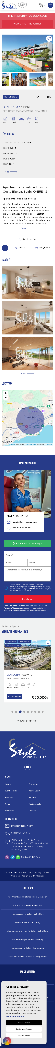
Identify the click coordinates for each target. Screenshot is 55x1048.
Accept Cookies (24, 1022)
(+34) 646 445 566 (30, 857)
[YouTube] (27, 767)
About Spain (34, 791)
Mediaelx (40, 876)
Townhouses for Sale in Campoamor (28, 948)
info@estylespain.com (22, 826)
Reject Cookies (24, 1035)
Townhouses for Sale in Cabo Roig (28, 914)
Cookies (46, 872)
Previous (4, 53)
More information (15, 1016)
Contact (33, 810)
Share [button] (22, 248)
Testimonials (35, 804)
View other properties (27, 24)
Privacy (38, 872)
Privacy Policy (45, 587)
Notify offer (29, 239)
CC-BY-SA (48, 444)
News (7, 804)
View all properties (27, 721)
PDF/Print (44, 248)
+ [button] (5, 393)
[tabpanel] (27, 671)
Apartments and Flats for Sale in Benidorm (27, 897)
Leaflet (12, 444)
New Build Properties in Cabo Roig (27, 940)
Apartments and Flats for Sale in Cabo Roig (27, 931)
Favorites (9, 810)
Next (50, 53)
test (27, 980)
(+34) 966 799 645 (20, 833)
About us (9, 797)
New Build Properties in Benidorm (27, 905)
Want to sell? (11, 791)
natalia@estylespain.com (25, 522)
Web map (15, 876)
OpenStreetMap (30, 444)
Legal (30, 872)
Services (33, 797)
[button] (27, 373)
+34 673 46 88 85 (21, 527)
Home (8, 784)
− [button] (5, 397)
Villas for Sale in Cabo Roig (27, 923)
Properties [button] (33, 784)
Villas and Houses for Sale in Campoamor (27, 957)
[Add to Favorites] (49, 39)
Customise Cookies (24, 1029)
